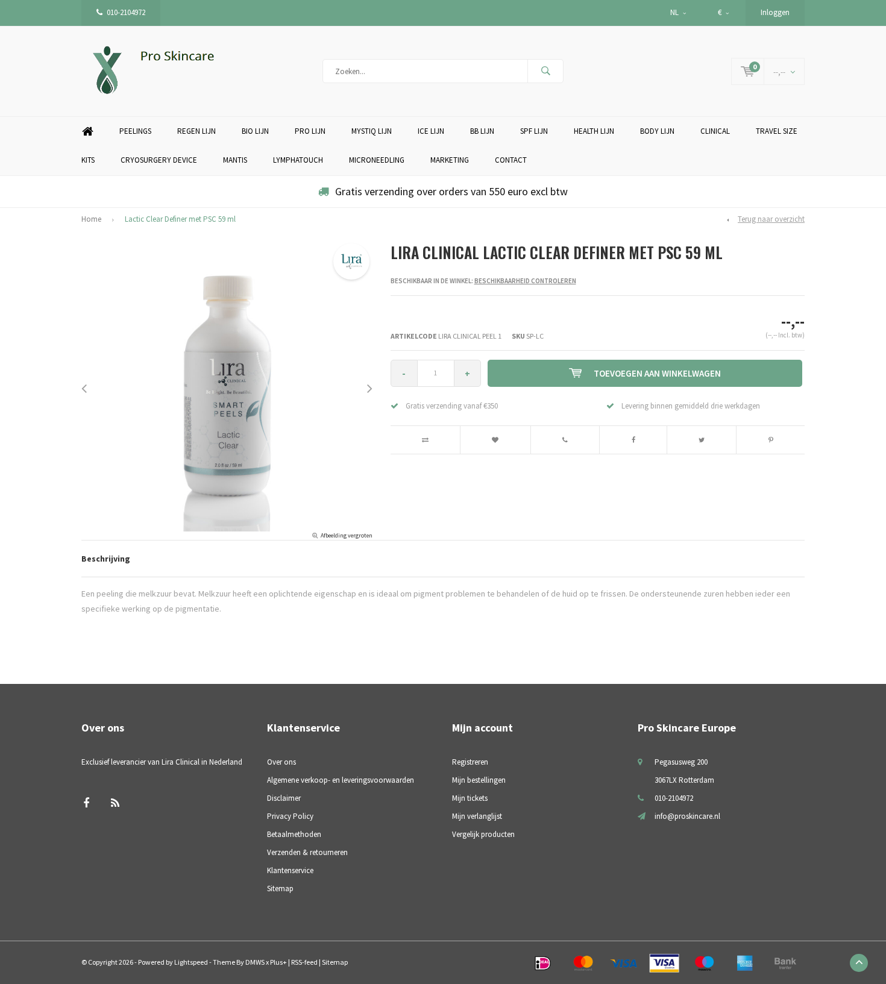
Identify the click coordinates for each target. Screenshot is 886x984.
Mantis (235, 160)
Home (87, 131)
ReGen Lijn (196, 131)
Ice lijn (431, 131)
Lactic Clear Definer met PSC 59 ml (180, 219)
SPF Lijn (534, 131)
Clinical (715, 131)
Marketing (449, 160)
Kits (88, 160)
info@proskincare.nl (687, 816)
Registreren (470, 762)
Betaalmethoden (294, 834)
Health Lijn (594, 131)
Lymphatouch (298, 160)
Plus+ (278, 962)
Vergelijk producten (483, 834)
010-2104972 (126, 12)
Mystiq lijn (371, 131)
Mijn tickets (470, 798)
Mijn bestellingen (479, 780)
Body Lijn (657, 131)
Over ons (281, 762)
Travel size (776, 131)
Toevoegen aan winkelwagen (657, 373)
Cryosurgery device (159, 160)
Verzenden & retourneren (307, 852)
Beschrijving (105, 558)
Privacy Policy (290, 816)
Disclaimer (284, 798)
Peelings (135, 131)
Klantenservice (290, 870)
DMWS (255, 962)
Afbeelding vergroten (346, 535)
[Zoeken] (545, 71)
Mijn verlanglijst (477, 816)
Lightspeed (191, 962)
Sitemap (280, 888)
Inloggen (775, 12)
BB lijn (482, 131)
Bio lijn (255, 131)
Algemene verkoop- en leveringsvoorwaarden (340, 780)
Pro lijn (310, 131)
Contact (511, 160)
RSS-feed (304, 962)
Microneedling (376, 160)
